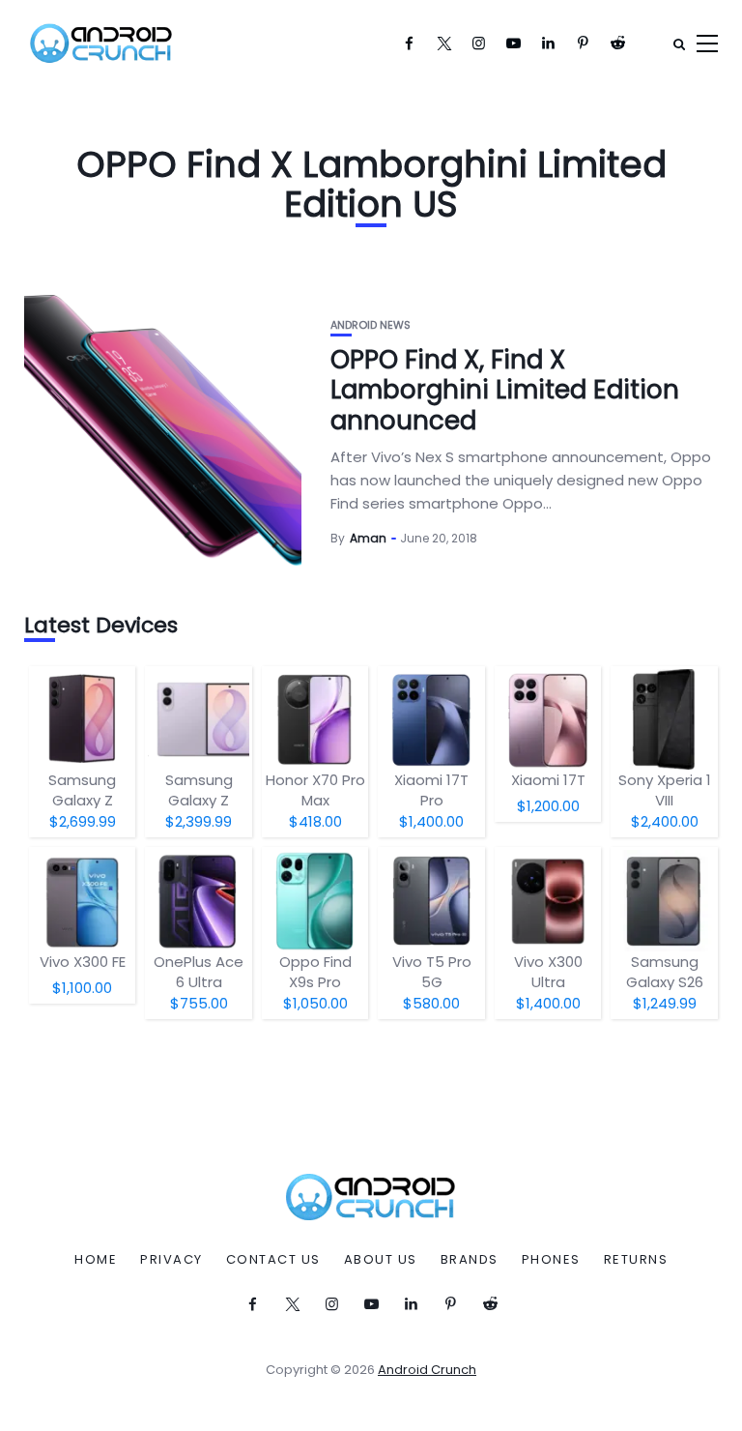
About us (380, 1260)
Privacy (171, 1260)
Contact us (273, 1260)
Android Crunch (427, 1369)
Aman (368, 538)
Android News (370, 325)
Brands (470, 1260)
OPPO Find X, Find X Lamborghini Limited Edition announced (504, 389)
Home (95, 1260)
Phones (551, 1260)
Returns (636, 1260)
